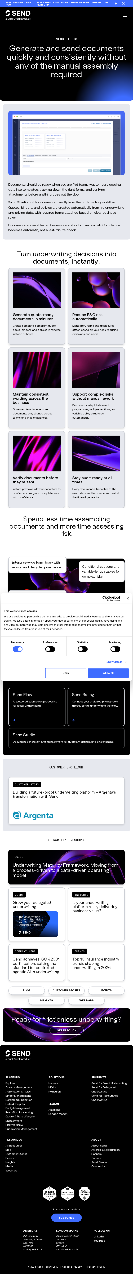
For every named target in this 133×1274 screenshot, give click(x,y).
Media (9, 1166)
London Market (58, 1113)
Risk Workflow (14, 1124)
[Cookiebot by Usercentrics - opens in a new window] (105, 598)
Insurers (53, 1083)
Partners (96, 1153)
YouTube (99, 1240)
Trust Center (99, 1162)
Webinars (86, 1000)
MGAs (52, 1087)
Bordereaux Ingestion (19, 1099)
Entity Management (18, 1108)
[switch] (50, 649)
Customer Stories (66, 990)
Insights (46, 1000)
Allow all (108, 672)
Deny (66, 672)
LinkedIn (99, 1236)
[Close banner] (128, 598)
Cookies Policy (72, 1266)
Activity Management (19, 1087)
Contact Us (98, 1166)
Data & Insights (15, 1103)
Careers (96, 1158)
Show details (114, 661)
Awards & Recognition (105, 1149)
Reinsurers (54, 1091)
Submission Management (21, 1128)
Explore (10, 1083)
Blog (26, 990)
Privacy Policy (95, 1266)
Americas (54, 1109)
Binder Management (18, 1095)
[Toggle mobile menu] (124, 15)
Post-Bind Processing (19, 1112)
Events (106, 990)
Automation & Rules (18, 1091)
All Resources (14, 1145)
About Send (99, 1145)
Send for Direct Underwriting (109, 1083)
